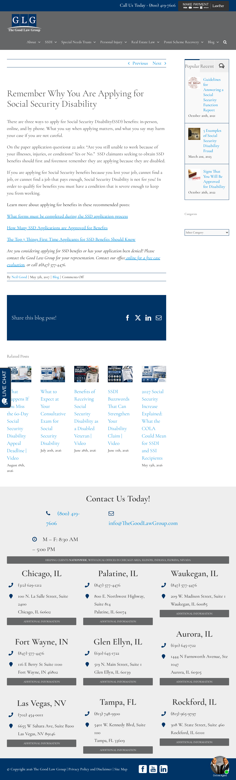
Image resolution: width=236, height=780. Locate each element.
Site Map (120, 769)
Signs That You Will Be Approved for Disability (214, 179)
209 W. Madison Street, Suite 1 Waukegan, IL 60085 (198, 600)
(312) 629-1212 (29, 585)
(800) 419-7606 (162, 5)
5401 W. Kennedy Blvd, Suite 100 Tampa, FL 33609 (119, 732)
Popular (192, 66)
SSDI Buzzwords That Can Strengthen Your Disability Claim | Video (120, 374)
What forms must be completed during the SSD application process (67, 216)
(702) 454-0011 (30, 715)
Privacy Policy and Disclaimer (90, 769)
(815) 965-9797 (183, 714)
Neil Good (19, 277)
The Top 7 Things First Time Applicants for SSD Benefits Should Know (71, 239)
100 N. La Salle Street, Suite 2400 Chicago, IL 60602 (43, 604)
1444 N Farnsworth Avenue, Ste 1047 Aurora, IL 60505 (199, 664)
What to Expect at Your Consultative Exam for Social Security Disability (53, 374)
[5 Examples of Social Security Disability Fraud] (194, 131)
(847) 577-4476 (31, 653)
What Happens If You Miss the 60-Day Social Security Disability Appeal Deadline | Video (19, 374)
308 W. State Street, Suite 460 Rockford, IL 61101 (197, 728)
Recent (207, 66)
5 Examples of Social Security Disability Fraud (212, 140)
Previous (140, 63)
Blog (56, 277)
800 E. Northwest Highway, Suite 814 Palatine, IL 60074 (119, 604)
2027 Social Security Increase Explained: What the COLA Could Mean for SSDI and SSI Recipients (154, 374)
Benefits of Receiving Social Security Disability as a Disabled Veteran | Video (86, 374)
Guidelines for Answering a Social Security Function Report (213, 94)
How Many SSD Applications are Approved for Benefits (57, 228)
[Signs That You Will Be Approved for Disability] (194, 172)
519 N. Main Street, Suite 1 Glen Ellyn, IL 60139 (118, 668)
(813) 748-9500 (107, 714)
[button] (225, 42)
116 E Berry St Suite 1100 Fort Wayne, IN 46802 (40, 668)
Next (157, 63)
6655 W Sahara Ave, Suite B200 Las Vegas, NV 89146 (46, 730)
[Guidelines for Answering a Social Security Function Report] (194, 80)
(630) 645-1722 (106, 653)
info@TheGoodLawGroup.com (143, 523)
